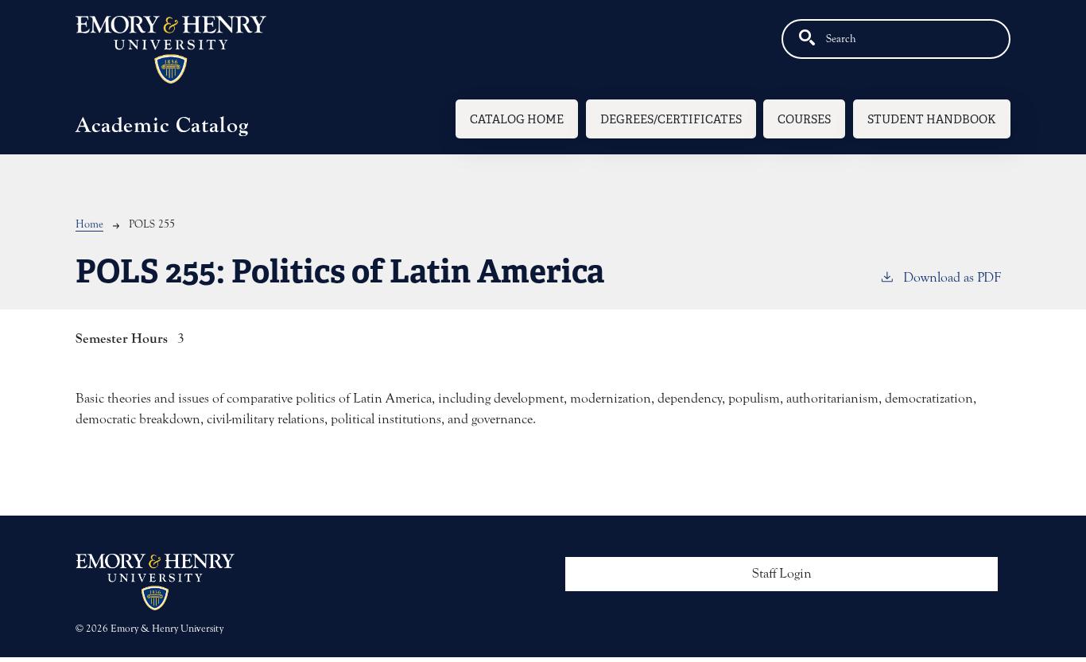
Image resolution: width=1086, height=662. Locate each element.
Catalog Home (517, 119)
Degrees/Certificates (671, 119)
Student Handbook (931, 119)
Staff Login (782, 574)
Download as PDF (952, 278)
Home (89, 224)
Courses (804, 119)
